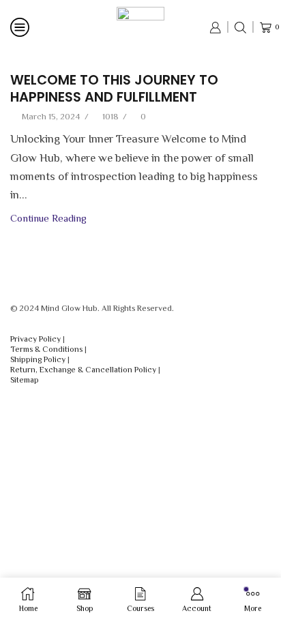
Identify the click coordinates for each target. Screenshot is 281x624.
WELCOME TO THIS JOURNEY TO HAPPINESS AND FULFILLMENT (114, 88)
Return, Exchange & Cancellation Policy (83, 369)
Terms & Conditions (46, 349)
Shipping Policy (37, 359)
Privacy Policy (35, 339)
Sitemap (24, 380)
